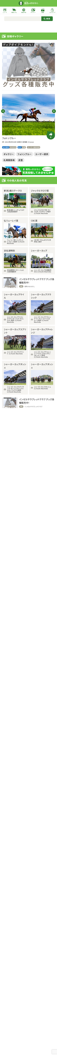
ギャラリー (9, 154)
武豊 (23, 147)
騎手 (19, 147)
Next (54, 111)
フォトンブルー (24, 154)
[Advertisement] (28, 26)
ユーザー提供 (41, 154)
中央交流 (13, 147)
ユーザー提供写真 (33, 147)
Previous (3, 111)
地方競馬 (6, 147)
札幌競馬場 (9, 160)
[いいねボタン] (51, 135)
